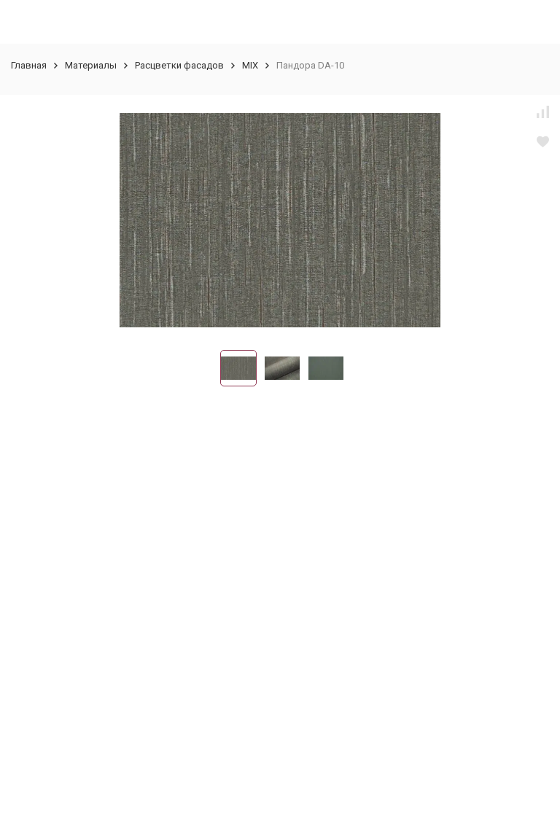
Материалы (91, 65)
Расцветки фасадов (179, 65)
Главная (29, 65)
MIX (250, 65)
